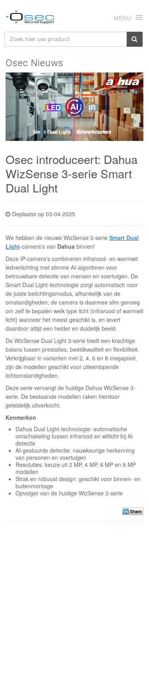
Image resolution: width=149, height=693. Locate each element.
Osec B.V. (30, 19)
